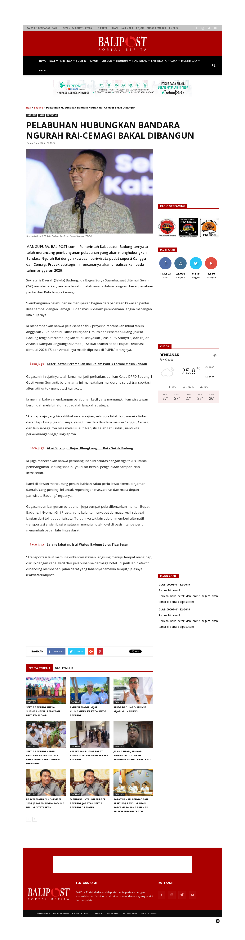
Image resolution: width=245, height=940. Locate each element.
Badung (38, 107)
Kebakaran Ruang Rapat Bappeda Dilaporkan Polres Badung (89, 755)
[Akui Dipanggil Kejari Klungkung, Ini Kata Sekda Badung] (89, 690)
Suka (165, 258)
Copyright (97, 913)
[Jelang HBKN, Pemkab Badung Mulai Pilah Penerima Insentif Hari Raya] (133, 734)
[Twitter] (209, 28)
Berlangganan (212, 258)
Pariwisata (159, 61)
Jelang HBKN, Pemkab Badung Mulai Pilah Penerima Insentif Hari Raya (132, 755)
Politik (81, 61)
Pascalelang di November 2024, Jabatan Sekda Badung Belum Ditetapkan (45, 803)
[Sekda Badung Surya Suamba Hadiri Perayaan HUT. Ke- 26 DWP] (46, 690)
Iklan (114, 28)
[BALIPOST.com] (122, 43)
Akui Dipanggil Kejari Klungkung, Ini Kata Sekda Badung (88, 711)
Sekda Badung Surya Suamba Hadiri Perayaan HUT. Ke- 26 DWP (43, 711)
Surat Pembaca (156, 28)
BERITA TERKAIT (39, 668)
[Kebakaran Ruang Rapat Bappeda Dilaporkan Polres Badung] (89, 734)
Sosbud (106, 61)
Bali (52, 61)
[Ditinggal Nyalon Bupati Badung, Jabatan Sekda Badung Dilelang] (89, 782)
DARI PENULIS (64, 668)
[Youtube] (215, 28)
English (174, 28)
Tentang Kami (129, 913)
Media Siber (43, 913)
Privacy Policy (80, 913)
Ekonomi (122, 61)
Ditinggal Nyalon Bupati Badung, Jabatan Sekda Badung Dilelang (87, 803)
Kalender (127, 28)
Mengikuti (180, 258)
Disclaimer (112, 913)
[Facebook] (196, 28)
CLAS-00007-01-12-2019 (174, 609)
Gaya (173, 61)
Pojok (140, 28)
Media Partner (61, 913)
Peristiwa (65, 61)
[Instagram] (203, 28)
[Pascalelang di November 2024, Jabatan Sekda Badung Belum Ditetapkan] (46, 782)
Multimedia (189, 61)
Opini (42, 70)
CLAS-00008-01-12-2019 (174, 584)
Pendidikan (139, 61)
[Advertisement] (122, 12)
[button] (213, 65)
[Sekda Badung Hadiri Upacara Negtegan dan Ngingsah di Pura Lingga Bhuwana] (46, 734)
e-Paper (103, 28)
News (42, 61)
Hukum (93, 61)
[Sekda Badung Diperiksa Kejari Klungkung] (133, 690)
